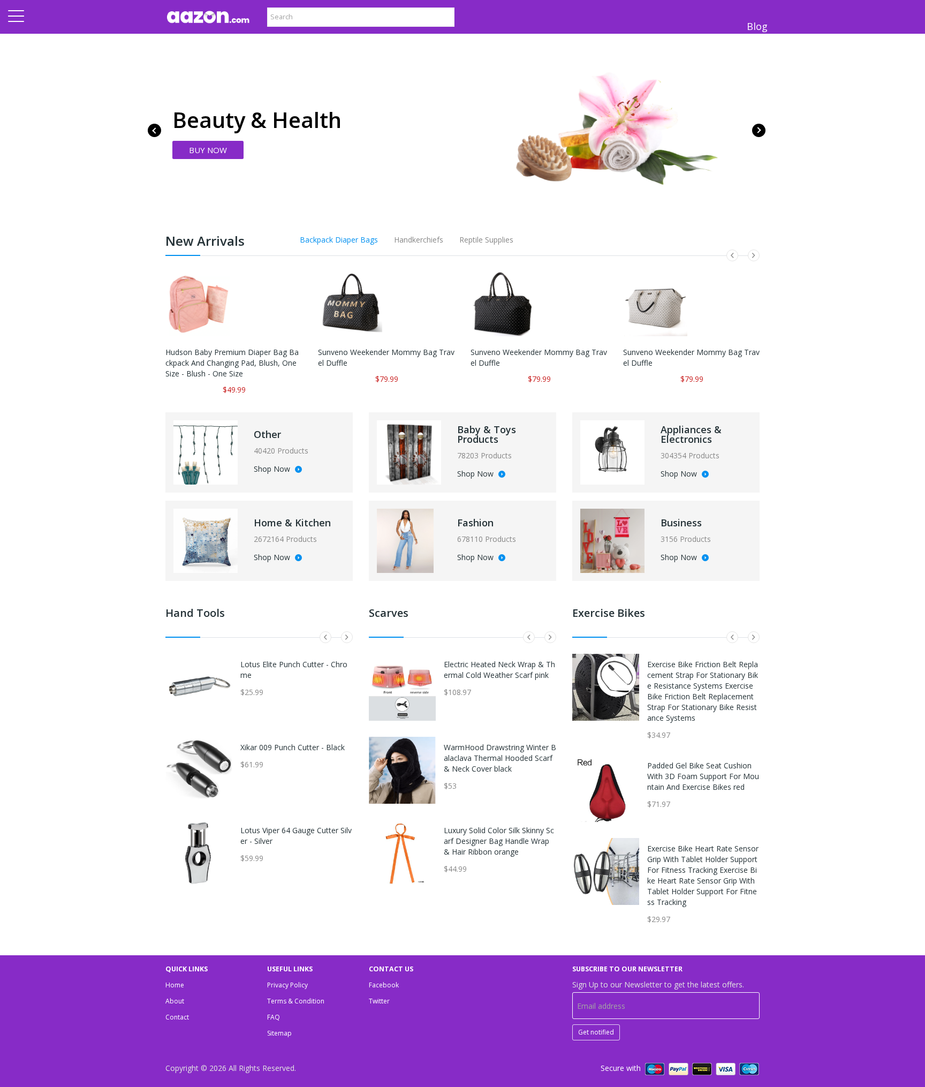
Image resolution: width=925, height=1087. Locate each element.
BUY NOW (208, 150)
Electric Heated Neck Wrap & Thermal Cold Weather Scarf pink (499, 669)
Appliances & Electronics (691, 434)
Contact (177, 1017)
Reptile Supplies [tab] (486, 240)
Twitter (379, 1001)
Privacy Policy (287, 985)
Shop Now (273, 469)
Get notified (596, 1032)
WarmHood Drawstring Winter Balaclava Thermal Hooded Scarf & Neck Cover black (500, 758)
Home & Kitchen (292, 522)
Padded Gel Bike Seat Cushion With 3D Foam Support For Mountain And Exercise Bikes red (703, 776)
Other (267, 434)
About (174, 1001)
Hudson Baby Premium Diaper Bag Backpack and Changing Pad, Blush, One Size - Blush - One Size (232, 363)
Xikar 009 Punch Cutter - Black (292, 747)
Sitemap (279, 1033)
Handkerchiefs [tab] (418, 240)
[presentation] (154, 130)
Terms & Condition (295, 1001)
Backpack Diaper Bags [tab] (339, 240)
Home (174, 985)
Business (681, 522)
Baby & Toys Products (486, 434)
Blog (757, 26)
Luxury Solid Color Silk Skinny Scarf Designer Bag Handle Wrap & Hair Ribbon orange (499, 841)
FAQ (273, 1017)
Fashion (475, 522)
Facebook (384, 985)
